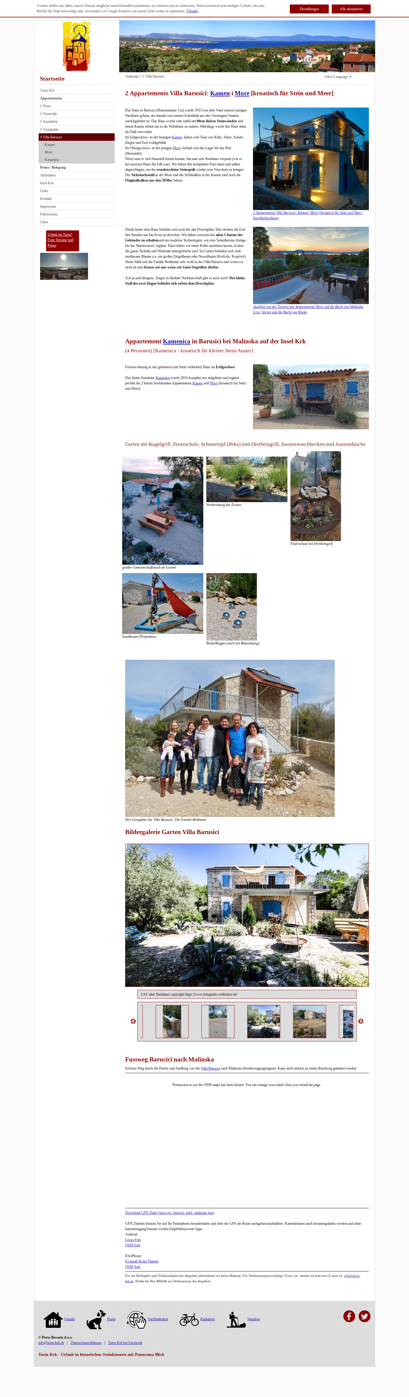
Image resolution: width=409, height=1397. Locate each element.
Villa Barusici (210, 1068)
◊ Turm (45, 106)
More (48, 152)
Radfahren (207, 1319)
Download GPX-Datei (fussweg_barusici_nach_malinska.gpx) (169, 1213)
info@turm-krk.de (51, 1343)
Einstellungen (309, 9)
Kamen (50, 145)
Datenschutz (48, 214)
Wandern (253, 1319)
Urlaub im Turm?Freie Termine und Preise (60, 239)
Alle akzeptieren (351, 9)
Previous (133, 1022)
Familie (69, 1319)
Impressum (48, 206)
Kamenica (52, 160)
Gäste (44, 222)
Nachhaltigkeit (158, 1319)
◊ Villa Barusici (51, 137)
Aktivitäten (48, 175)
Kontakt (45, 199)
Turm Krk (47, 90)
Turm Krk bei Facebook (125, 1343)
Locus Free (133, 1240)
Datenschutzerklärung (86, 1343)
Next (361, 1022)
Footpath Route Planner (142, 1261)
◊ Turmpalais (49, 129)
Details (192, 11)
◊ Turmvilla (48, 114)
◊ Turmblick (48, 122)
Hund (111, 1319)
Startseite (52, 78)
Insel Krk (47, 183)
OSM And (132, 1245)
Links (44, 191)
